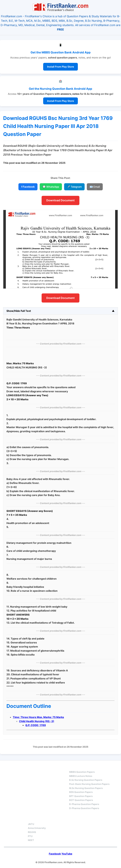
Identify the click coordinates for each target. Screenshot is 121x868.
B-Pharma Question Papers (84, 804)
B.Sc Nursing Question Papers (85, 780)
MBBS (72, 766)
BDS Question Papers (81, 792)
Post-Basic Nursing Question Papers (89, 784)
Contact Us (84, 818)
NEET (31, 840)
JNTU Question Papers (44, 766)
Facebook (55, 853)
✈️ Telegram (74, 186)
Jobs (63, 818)
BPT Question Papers (81, 796)
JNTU (31, 824)
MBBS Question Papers (82, 772)
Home (15, 766)
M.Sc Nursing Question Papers (86, 788)
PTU (30, 836)
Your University (39, 818)
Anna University (37, 828)
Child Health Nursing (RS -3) (36, 721)
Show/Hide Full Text (18, 310)
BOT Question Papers (81, 800)
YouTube (66, 853)
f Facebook (28, 186)
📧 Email (95, 186)
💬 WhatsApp (51, 186)
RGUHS (32, 832)
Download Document (60, 200)
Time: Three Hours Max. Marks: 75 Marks (38, 717)
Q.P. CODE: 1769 (35, 725)
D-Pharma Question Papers (84, 808)
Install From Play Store (60, 66)
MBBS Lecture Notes (80, 776)
